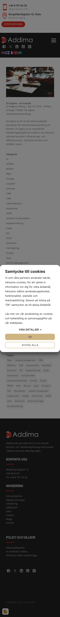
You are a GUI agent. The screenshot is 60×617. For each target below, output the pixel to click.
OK (30, 336)
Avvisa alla (30, 345)
